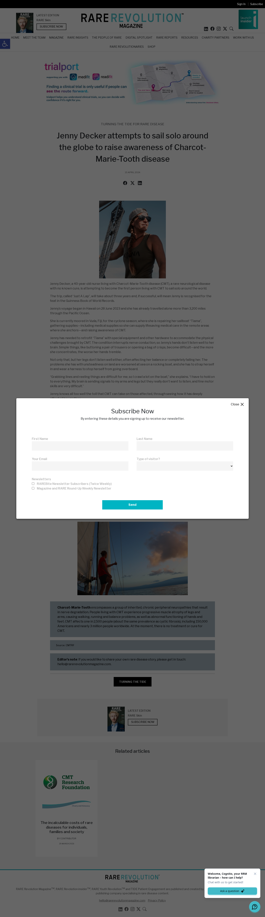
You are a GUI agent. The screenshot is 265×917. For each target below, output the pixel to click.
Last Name (144, 439)
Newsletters (41, 479)
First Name (40, 439)
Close (237, 404)
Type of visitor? (148, 459)
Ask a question (229, 891)
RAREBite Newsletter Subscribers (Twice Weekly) (74, 484)
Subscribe (256, 4)
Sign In (241, 4)
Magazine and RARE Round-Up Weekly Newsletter (74, 488)
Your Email (39, 459)
